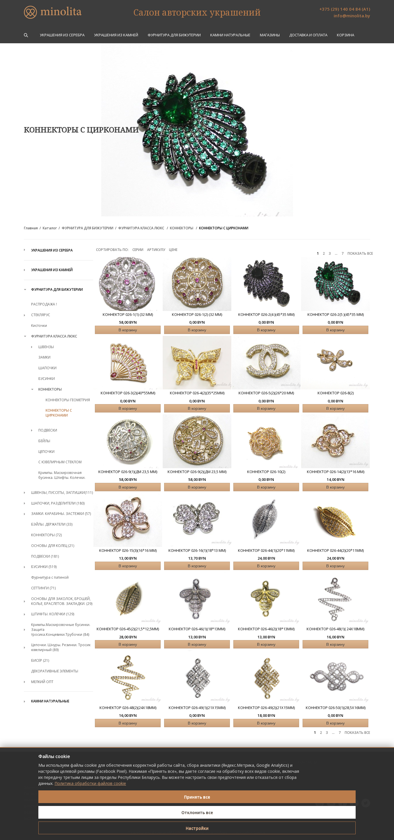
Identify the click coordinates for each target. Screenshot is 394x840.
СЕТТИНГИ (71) (43, 588)
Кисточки (39, 325)
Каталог (50, 228)
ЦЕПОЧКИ (46, 451)
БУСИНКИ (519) (44, 566)
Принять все (197, 797)
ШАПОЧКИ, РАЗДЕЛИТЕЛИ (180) (58, 503)
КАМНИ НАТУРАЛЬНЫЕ (230, 35)
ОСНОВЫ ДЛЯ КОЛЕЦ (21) (52, 545)
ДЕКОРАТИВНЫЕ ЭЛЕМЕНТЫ (54, 671)
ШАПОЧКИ (47, 367)
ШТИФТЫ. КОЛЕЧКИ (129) (52, 614)
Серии (137, 249)
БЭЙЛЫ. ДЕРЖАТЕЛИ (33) (51, 524)
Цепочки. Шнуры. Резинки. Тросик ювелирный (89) (61, 647)
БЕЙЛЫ (44, 440)
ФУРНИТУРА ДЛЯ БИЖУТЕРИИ (174, 35)
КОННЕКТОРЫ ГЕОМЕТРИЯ (68, 399)
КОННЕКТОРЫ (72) (46, 534)
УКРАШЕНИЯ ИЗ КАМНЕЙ (116, 35)
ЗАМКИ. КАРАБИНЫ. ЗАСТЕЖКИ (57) (61, 513)
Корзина (345, 35)
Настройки (197, 828)
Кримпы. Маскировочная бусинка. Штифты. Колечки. (61, 475)
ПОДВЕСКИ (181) (45, 556)
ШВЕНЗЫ (46, 346)
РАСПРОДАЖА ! (44, 304)
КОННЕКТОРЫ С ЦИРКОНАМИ (223, 228)
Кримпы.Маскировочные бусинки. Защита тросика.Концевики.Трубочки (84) (60, 629)
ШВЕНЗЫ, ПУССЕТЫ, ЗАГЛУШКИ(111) (62, 492)
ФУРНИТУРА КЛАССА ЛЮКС (141, 228)
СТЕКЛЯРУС (40, 314)
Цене (173, 249)
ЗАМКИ (44, 357)
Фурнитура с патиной (50, 577)
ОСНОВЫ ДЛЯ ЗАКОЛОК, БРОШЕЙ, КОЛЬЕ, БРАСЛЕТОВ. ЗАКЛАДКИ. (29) (61, 601)
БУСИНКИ (46, 378)
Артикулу (156, 249)
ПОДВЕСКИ (47, 430)
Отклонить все (197, 812)
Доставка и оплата (308, 35)
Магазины (270, 35)
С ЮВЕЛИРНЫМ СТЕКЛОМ (60, 462)
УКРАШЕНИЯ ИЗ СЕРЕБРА (62, 35)
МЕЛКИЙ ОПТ (42, 681)
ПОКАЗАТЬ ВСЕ (360, 253)
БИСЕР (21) (40, 660)
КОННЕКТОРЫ (182, 228)
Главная (31, 228)
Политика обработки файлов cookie (90, 783)
